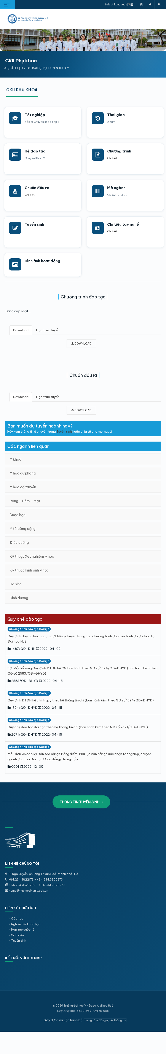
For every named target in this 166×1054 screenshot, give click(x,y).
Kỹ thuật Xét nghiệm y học (32, 556)
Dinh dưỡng (19, 598)
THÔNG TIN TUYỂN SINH (80, 802)
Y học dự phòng (23, 473)
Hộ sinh (16, 584)
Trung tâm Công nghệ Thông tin (105, 1020)
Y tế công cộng (22, 528)
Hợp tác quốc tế (22, 929)
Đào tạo (16, 68)
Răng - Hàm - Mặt (25, 501)
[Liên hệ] (132, 4)
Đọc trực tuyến (47, 330)
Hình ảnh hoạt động (42, 261)
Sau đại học (35, 68)
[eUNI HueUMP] (150, 4)
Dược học (18, 515)
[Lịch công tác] (141, 4)
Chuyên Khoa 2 (57, 68)
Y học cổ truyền (23, 487)
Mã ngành (116, 187)
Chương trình (119, 151)
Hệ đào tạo (35, 151)
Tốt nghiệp (35, 114)
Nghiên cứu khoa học (25, 924)
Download (21, 330)
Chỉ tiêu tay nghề (123, 224)
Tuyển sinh (34, 224)
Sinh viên (17, 935)
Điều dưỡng (19, 542)
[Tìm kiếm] (159, 4)
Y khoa (15, 459)
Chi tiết (112, 158)
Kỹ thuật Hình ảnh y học (29, 570)
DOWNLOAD (82, 343)
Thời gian (116, 114)
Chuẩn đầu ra (37, 187)
